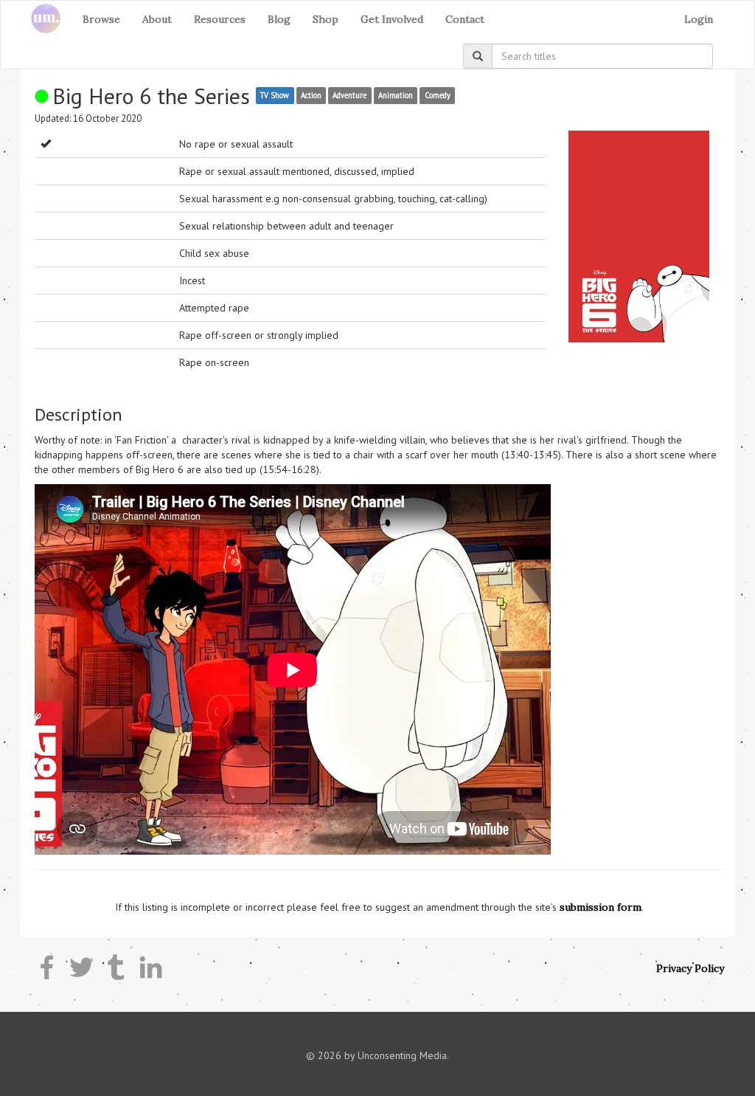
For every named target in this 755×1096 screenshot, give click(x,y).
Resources (220, 19)
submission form (600, 907)
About (157, 19)
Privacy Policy (690, 968)
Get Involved (392, 19)
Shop (325, 19)
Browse (101, 19)
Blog (279, 19)
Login (698, 19)
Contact (464, 19)
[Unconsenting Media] (40, 19)
